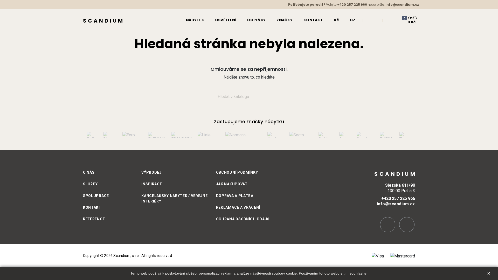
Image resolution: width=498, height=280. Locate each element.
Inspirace (151, 184)
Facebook (406, 224)
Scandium (103, 20)
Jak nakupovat (232, 184)
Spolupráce (96, 196)
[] (276, 97)
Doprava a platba (234, 196)
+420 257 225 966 (352, 4)
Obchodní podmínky (237, 172)
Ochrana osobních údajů (242, 219)
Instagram (387, 224)
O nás (89, 172)
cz (352, 20)
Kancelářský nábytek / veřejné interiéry (174, 198)
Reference (94, 219)
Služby (90, 184)
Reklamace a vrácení (238, 207)
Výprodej (151, 172)
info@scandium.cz (402, 4)
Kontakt (92, 207)
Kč (336, 20)
